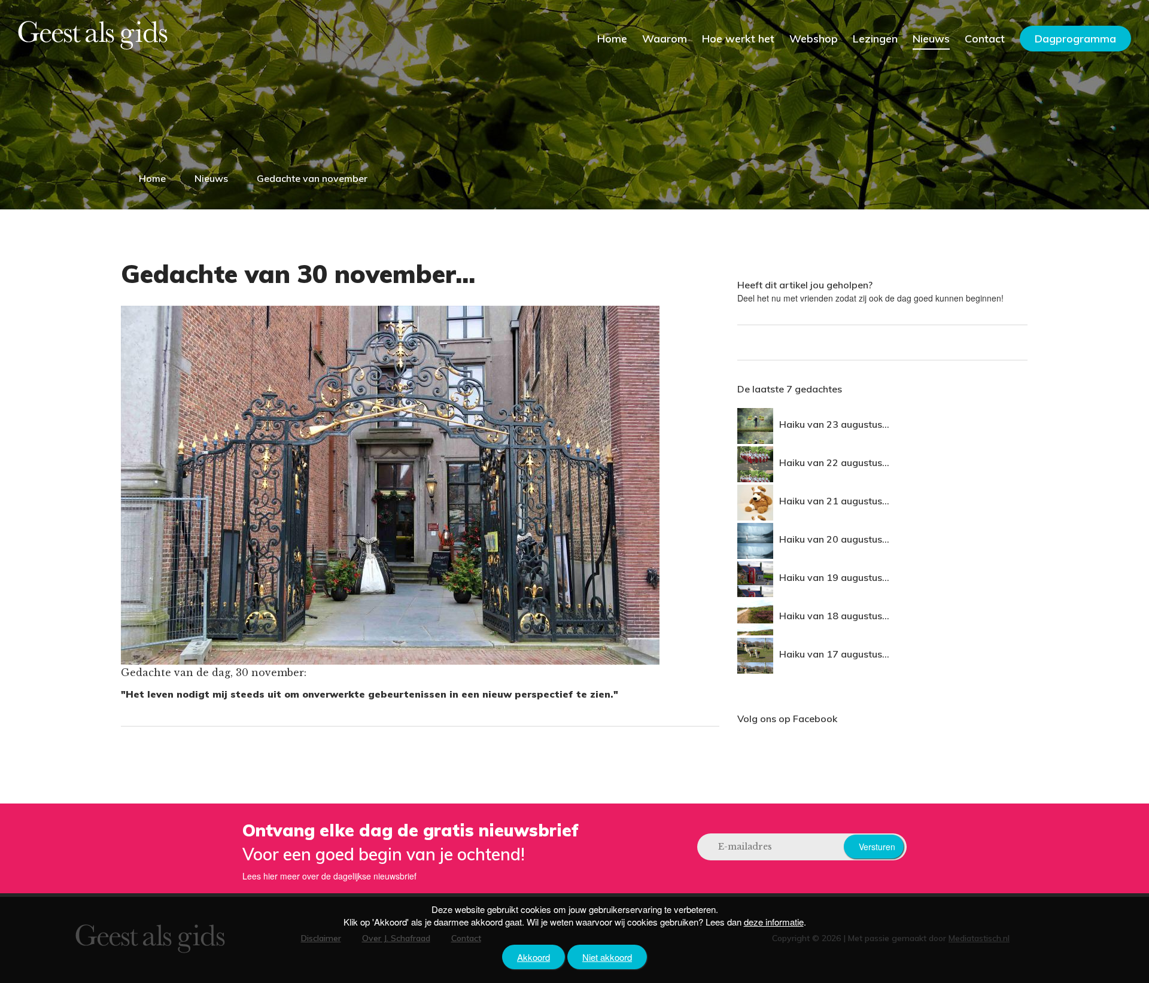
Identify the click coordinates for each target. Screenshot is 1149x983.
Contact (985, 38)
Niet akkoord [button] (607, 957)
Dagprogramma (1075, 38)
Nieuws (931, 38)
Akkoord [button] (533, 957)
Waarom (664, 38)
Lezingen (875, 38)
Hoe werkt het (738, 38)
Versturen (877, 847)
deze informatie (774, 921)
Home (612, 38)
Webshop (813, 38)
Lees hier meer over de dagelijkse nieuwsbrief (329, 876)
